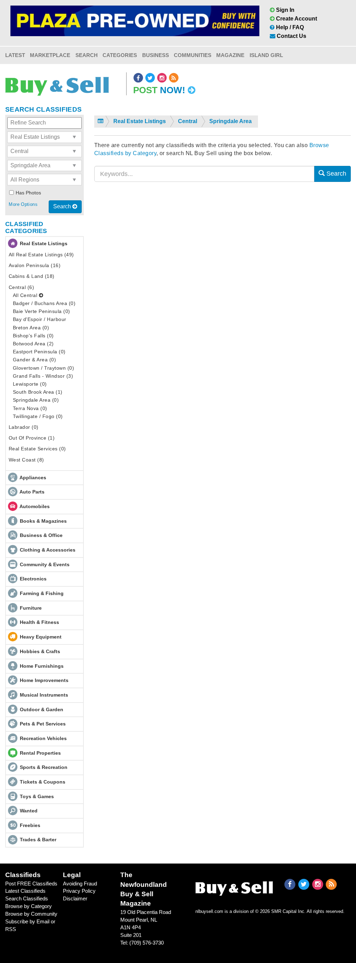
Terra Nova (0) (30, 408)
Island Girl (266, 55)
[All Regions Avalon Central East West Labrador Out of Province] (44, 179)
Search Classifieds (26, 898)
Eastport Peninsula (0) (39, 351)
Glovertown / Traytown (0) (43, 368)
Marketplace (50, 55)
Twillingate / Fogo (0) (38, 416)
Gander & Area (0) (34, 359)
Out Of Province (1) (32, 438)
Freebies (30, 825)
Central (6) (21, 287)
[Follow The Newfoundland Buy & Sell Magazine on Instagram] (162, 77)
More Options (23, 204)
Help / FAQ (289, 27)
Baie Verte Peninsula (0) (41, 311)
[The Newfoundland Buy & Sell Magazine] (234, 887)
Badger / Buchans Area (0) (44, 303)
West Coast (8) (26, 460)
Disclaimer (75, 898)
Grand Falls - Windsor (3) (43, 376)
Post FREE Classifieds (31, 883)
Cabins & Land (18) (32, 276)
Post (159, 90)
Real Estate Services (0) (37, 448)
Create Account (296, 19)
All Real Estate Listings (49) (41, 254)
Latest (15, 55)
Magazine (230, 55)
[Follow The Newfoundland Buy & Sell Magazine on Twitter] (150, 77)
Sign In (284, 10)
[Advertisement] (222, 255)
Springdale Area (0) (36, 400)
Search (86, 55)
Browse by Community (31, 914)
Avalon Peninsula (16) (34, 265)
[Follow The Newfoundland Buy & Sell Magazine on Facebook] (139, 77)
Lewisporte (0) (30, 384)
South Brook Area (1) (38, 392)
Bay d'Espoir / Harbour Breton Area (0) (39, 323)
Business (155, 55)
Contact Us (290, 36)
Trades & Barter (38, 839)
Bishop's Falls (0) (33, 335)
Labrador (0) (24, 427)
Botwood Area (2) (33, 343)
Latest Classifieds (25, 891)
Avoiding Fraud (80, 883)
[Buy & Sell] (57, 84)
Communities (192, 55)
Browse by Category (28, 906)
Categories (120, 55)
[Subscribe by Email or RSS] (173, 77)
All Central (26, 295)
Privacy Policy (79, 891)
